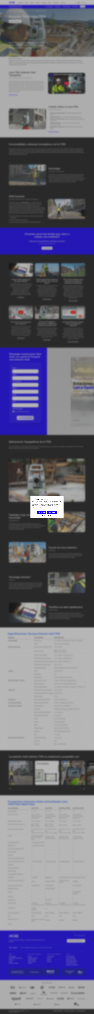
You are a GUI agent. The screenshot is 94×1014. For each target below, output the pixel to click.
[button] (47, 516)
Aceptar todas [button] (41, 512)
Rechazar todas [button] (52, 512)
